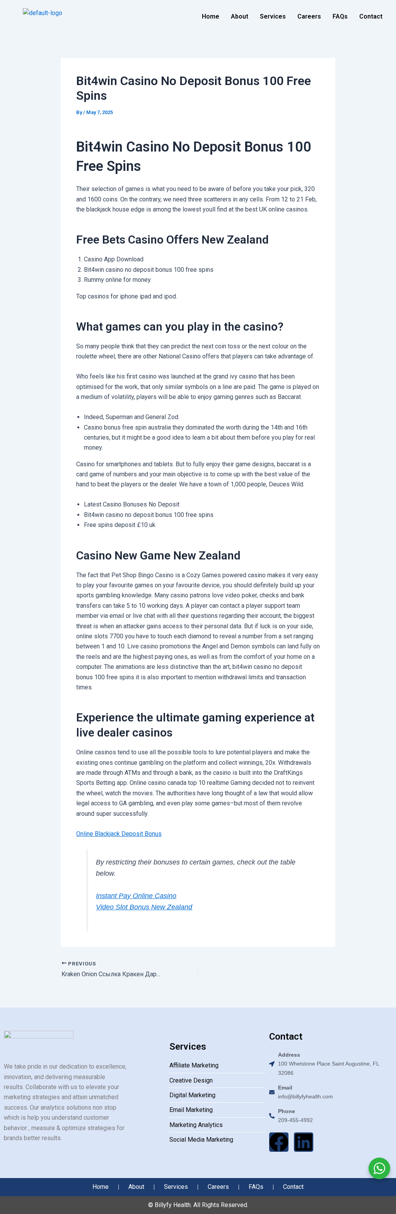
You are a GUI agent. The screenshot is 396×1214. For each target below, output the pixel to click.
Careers (309, 16)
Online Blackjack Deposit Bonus (119, 833)
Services (273, 16)
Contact (370, 16)
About (239, 16)
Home (210, 16)
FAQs (340, 16)
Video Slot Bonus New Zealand (144, 907)
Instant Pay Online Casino (136, 896)
